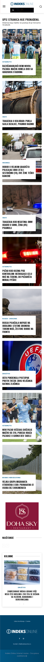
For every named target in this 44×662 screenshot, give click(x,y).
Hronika (6, 163)
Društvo (6, 373)
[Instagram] (23, 638)
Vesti (4, 117)
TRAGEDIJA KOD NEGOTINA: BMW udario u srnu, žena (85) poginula (17, 225)
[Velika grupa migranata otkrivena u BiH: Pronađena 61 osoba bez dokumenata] (22, 469)
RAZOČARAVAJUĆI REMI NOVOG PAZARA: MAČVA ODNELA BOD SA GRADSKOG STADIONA (17, 69)
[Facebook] (19, 638)
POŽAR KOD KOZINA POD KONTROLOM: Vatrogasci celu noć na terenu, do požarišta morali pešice (17, 275)
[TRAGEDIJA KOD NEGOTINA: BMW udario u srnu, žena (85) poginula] (22, 209)
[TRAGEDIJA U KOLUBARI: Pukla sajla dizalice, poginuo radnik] (22, 105)
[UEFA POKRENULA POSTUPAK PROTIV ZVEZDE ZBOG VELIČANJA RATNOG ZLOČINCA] (22, 365)
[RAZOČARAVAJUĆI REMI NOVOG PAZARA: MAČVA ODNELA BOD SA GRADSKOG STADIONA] (22, 53)
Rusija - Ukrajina (9, 318)
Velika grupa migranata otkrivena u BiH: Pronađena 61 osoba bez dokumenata (18, 484)
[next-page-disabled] (7, 545)
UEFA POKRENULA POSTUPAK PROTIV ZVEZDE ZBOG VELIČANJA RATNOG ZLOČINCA (17, 381)
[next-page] (23, 604)
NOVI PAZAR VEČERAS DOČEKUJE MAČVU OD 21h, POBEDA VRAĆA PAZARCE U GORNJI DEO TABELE (17, 433)
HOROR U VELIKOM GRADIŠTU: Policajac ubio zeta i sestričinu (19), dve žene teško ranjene (18, 171)
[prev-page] (3, 545)
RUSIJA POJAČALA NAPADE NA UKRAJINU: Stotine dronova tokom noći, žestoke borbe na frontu (17, 327)
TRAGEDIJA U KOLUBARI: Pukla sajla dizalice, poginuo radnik (18, 122)
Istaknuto (7, 62)
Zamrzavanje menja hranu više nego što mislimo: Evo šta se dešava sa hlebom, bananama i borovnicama (22, 595)
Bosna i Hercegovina (11, 477)
